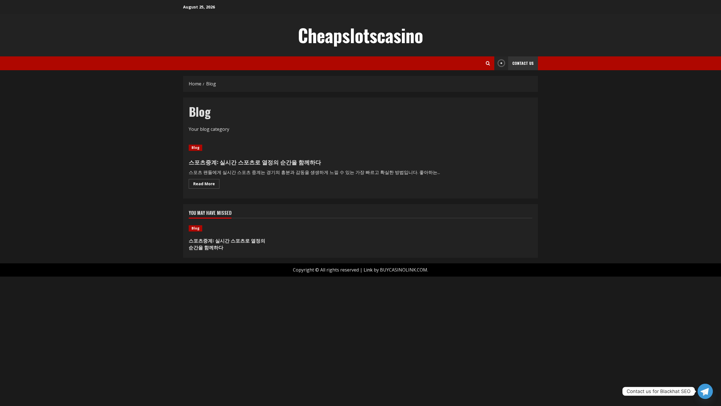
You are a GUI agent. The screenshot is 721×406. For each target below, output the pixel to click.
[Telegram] (705, 391)
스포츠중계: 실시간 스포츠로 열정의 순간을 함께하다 (255, 162)
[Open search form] (488, 63)
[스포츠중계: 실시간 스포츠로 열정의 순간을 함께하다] (229, 228)
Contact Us (523, 63)
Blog (195, 147)
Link (368, 270)
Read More (206, 185)
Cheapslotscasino (360, 35)
